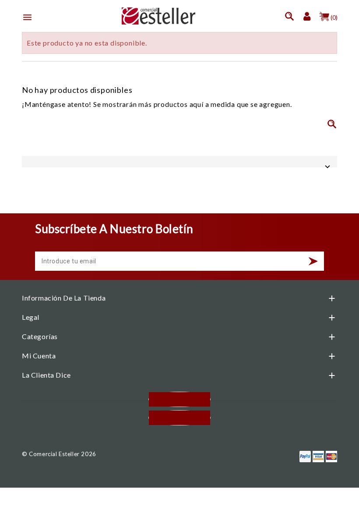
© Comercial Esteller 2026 (59, 453)
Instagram (179, 418)
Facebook (179, 399)
